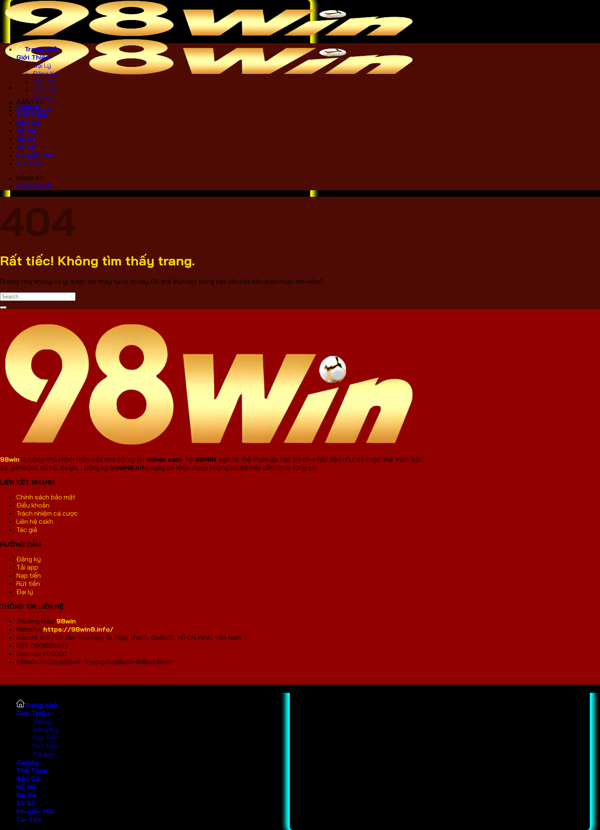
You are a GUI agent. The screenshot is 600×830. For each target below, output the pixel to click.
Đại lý (24, 591)
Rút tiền (29, 583)
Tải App (44, 98)
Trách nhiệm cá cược (47, 513)
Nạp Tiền (45, 82)
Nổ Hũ (26, 131)
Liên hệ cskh (34, 521)
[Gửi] (3, 307)
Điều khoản (32, 505)
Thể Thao (31, 114)
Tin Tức (29, 163)
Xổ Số (25, 147)
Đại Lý (42, 65)
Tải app (27, 567)
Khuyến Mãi (35, 155)
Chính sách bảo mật (46, 497)
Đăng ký (29, 559)
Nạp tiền (29, 575)
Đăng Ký (45, 73)
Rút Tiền (45, 90)
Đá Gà (26, 139)
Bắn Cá (28, 122)
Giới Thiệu (32, 57)
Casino (27, 762)
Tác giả (27, 529)
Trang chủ (41, 49)
